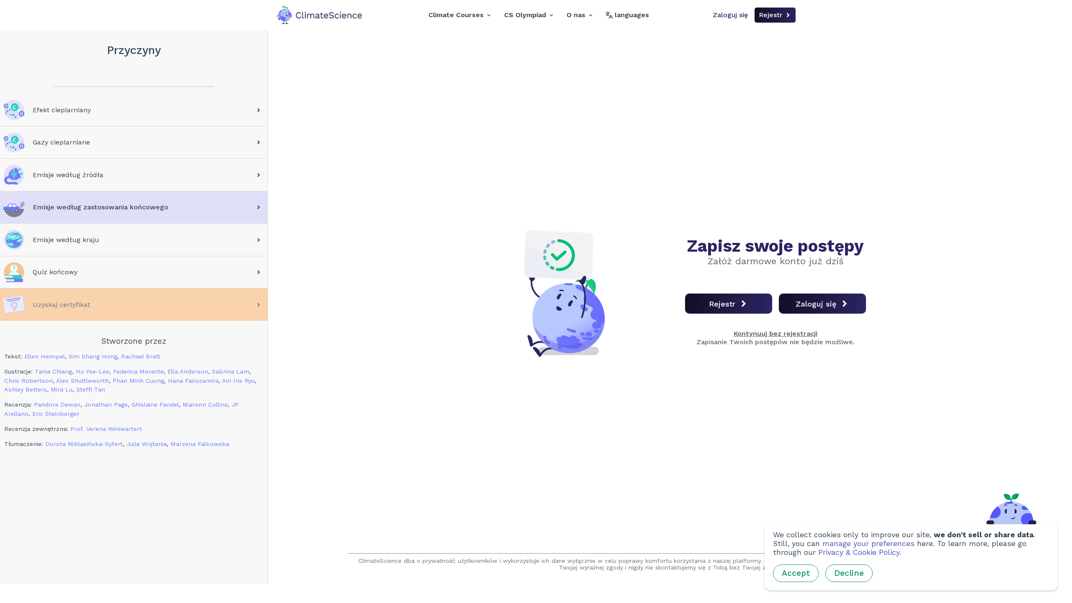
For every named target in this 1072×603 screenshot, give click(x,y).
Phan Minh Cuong (138, 380)
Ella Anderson (188, 371)
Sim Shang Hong (93, 356)
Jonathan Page (106, 404)
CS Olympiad (525, 15)
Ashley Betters (25, 389)
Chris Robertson (28, 380)
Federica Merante (138, 371)
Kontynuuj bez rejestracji (775, 334)
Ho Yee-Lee (92, 371)
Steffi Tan (90, 389)
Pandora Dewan (57, 404)
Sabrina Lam (230, 371)
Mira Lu (61, 389)
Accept (796, 573)
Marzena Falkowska (199, 444)
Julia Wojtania (146, 444)
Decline (849, 573)
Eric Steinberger (55, 413)
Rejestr (770, 15)
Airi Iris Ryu (238, 380)
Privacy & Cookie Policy (858, 552)
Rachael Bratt (140, 356)
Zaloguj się (730, 15)
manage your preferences (868, 543)
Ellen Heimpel (44, 356)
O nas (576, 15)
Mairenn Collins (205, 404)
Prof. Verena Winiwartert (106, 428)
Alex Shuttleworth (82, 380)
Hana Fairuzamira (193, 380)
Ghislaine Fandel (155, 404)
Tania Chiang (53, 371)
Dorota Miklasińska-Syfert (84, 444)
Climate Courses (456, 15)
